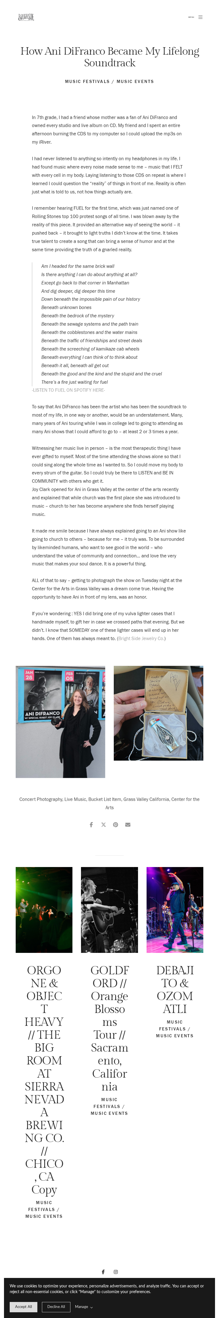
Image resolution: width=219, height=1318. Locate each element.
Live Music (75, 799)
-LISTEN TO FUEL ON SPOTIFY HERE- (68, 390)
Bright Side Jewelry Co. (141, 639)
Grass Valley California (146, 799)
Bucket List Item (104, 799)
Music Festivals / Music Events (109, 81)
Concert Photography (40, 799)
